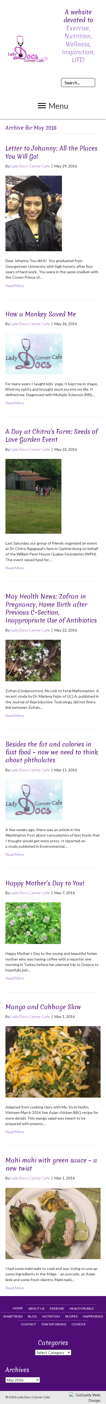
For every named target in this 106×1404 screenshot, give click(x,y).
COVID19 (78, 1324)
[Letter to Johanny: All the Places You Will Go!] (33, 213)
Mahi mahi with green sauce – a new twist (51, 1164)
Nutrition (51, 1316)
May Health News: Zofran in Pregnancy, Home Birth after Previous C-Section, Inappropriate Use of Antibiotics (51, 608)
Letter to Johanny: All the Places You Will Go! (51, 152)
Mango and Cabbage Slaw (43, 1007)
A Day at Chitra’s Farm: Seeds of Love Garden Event (51, 436)
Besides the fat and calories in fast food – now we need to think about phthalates (51, 752)
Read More (14, 285)
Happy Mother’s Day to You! (44, 883)
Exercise (57, 1308)
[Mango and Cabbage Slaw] (53, 1061)
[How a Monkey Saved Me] (34, 353)
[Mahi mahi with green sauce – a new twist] (53, 1222)
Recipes (71, 1316)
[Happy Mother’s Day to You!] (33, 922)
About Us (36, 1308)
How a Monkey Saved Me (40, 314)
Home (18, 1308)
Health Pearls (81, 1308)
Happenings (93, 1316)
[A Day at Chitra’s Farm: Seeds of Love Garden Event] (33, 495)
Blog (32, 1316)
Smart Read (13, 1316)
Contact (28, 1324)
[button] (53, 106)
